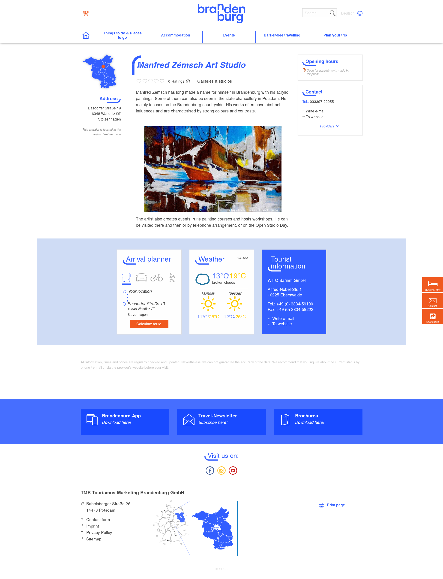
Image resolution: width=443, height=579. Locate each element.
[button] (432, 316)
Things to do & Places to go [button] (122, 35)
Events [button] (229, 35)
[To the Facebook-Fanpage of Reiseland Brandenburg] (210, 470)
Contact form (98, 519)
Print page (336, 504)
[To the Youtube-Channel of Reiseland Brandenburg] (233, 470)
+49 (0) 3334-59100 (294, 304)
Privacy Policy (99, 532)
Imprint (92, 526)
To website (281, 323)
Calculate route (148, 323)
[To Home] (88, 37)
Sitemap (94, 539)
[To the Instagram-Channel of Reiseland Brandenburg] (221, 470)
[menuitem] (348, 13)
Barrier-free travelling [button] (282, 35)
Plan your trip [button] (335, 35)
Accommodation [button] (175, 35)
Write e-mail (282, 318)
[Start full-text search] (333, 12)
